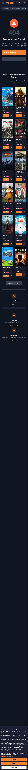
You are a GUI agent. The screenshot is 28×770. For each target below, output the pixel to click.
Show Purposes (14, 767)
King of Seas (5, 107)
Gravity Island (19, 235)
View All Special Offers (13, 283)
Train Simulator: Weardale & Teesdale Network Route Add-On (20, 173)
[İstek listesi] (11, 115)
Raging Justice (6, 171)
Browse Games (10, 59)
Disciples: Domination (5, 236)
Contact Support (13, 325)
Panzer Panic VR (6, 267)
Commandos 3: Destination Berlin (7, 140)
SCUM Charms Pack (7, 203)
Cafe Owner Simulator (18, 204)
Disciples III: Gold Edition (20, 108)
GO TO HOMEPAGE (11, 52)
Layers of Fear (19, 139)
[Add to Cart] (6, 115)
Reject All (14, 763)
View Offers (14, 340)
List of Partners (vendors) (7, 756)
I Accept (14, 759)
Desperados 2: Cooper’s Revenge (20, 268)
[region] (14, 748)
